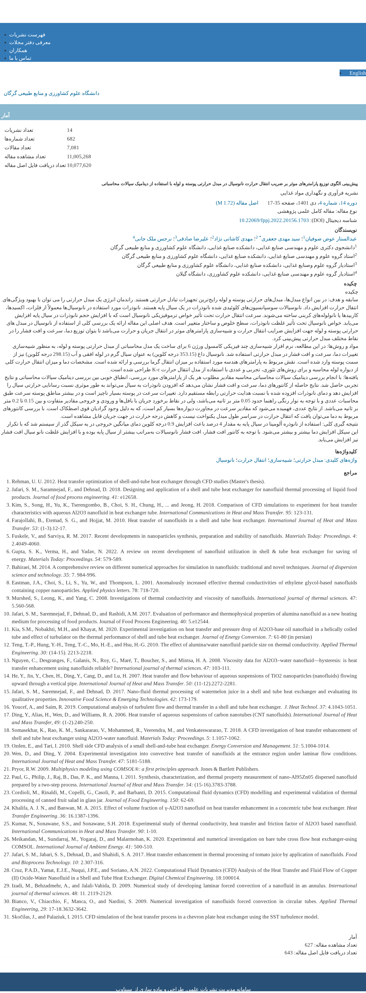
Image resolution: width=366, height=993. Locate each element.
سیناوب (124, 989)
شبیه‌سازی (280, 460)
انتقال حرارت (252, 460)
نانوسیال (225, 460)
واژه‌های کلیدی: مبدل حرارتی (326, 460)
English (357, 73)
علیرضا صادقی (193, 238)
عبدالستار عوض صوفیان (331, 238)
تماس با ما (20, 58)
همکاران (18, 50)
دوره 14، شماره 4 (338, 203)
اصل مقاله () (238, 203)
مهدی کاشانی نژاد (233, 238)
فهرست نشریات (27, 34)
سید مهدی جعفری (279, 238)
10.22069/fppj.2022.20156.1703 (274, 220)
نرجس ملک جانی (153, 238)
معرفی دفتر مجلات (30, 42)
